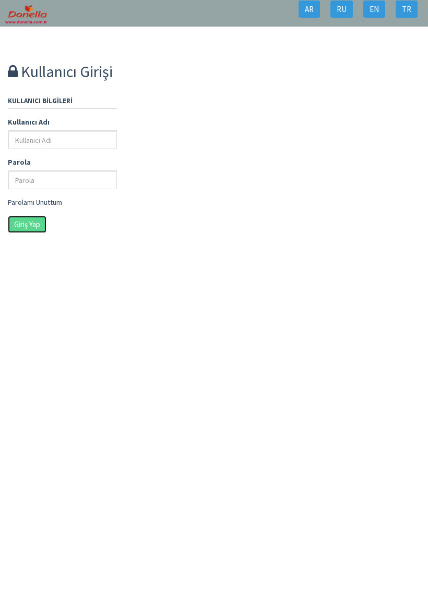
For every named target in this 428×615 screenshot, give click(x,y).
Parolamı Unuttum (35, 202)
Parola (19, 162)
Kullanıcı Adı (29, 122)
